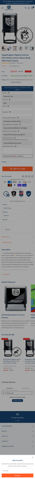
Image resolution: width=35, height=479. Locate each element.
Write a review (17, 400)
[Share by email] (32, 176)
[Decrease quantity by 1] (9, 161)
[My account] (29, 8)
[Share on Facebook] (23, 176)
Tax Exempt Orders (7, 242)
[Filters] (3, 393)
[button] (5, 63)
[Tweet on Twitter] (29, 176)
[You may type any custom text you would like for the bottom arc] (9, 112)
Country (5, 204)
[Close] (32, 457)
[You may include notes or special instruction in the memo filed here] (15, 146)
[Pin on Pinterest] (26, 176)
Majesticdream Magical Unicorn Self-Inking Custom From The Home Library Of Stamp (12, 361)
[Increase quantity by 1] (18, 161)
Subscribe (17, 475)
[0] (32, 8)
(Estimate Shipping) (16, 82)
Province (5, 212)
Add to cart (19, 169)
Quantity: (4, 162)
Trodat (4, 66)
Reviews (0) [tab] (10, 388)
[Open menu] (2, 8)
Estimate (7, 229)
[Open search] (25, 8)
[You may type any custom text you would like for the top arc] (8, 106)
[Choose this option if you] (20, 124)
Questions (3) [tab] (25, 388)
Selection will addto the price (13, 156)
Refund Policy (5, 236)
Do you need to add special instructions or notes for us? (15, 139)
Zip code (5, 219)
